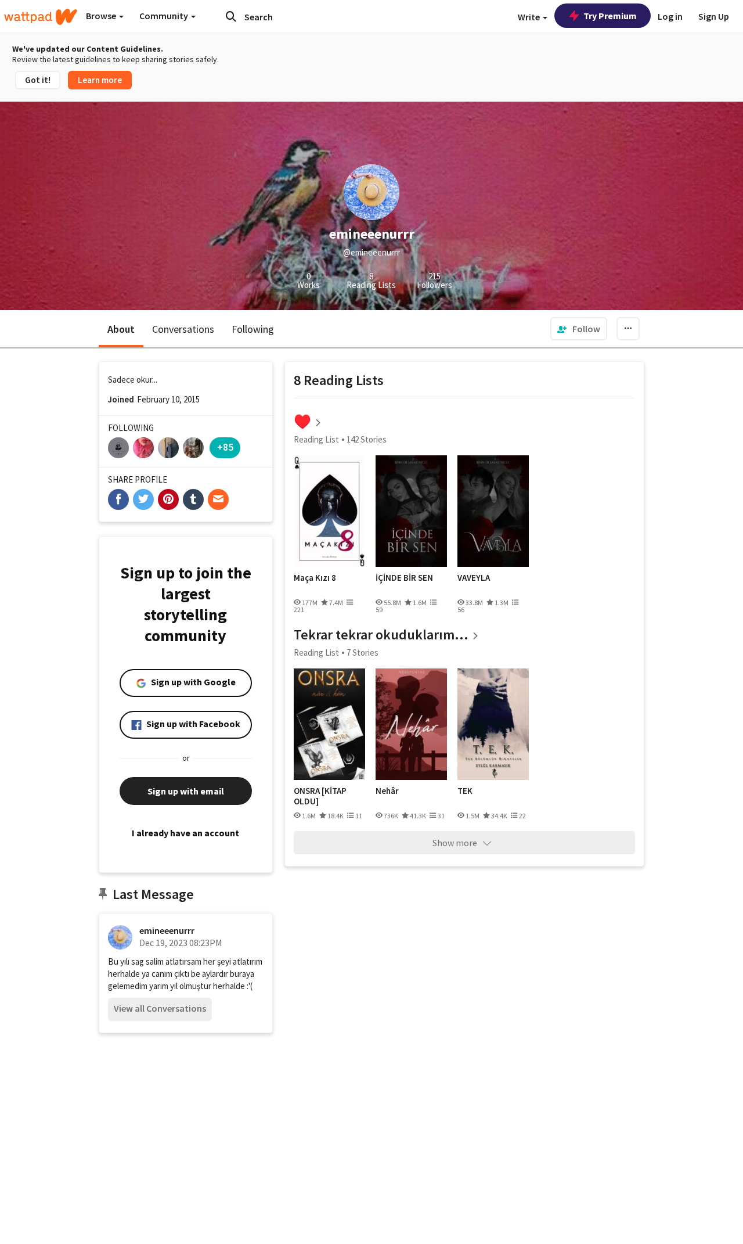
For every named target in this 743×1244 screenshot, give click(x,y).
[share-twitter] (143, 499)
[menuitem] (578, 328)
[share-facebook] (118, 499)
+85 (225, 447)
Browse (102, 15)
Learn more (100, 79)
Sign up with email (185, 791)
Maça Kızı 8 (315, 578)
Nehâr (387, 791)
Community (164, 15)
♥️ (302, 421)
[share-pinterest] (168, 499)
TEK (465, 791)
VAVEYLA (473, 578)
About (121, 329)
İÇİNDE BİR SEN (404, 578)
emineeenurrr (166, 930)
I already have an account (185, 833)
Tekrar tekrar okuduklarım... (381, 634)
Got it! (38, 79)
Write (530, 17)
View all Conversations (160, 1008)
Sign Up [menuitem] (713, 16)
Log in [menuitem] (670, 16)
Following (253, 329)
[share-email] (218, 499)
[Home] (40, 17)
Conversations (183, 329)
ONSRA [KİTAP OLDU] (320, 796)
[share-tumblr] (193, 499)
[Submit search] (231, 16)
